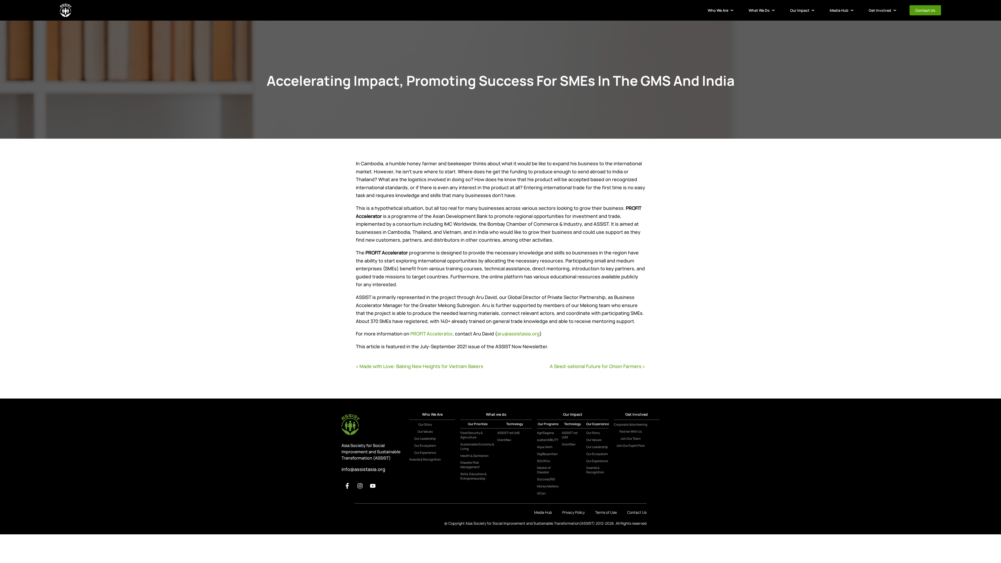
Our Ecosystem (425, 446)
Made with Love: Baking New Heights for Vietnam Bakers (421, 366)
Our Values (425, 432)
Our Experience (425, 453)
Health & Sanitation (474, 456)
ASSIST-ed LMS (508, 433)
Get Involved (880, 10)
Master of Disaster (544, 470)
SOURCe (543, 461)
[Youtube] (373, 486)
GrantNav (504, 440)
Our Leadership (425, 439)
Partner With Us (630, 432)
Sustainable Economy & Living (477, 446)
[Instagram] (360, 486)
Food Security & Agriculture (471, 435)
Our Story (425, 425)
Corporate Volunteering (630, 425)
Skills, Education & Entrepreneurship (473, 476)
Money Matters (547, 486)
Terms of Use (606, 512)
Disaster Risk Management (470, 465)
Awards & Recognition (425, 459)
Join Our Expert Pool (630, 446)
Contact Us (925, 10)
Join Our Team (630, 439)
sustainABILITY (547, 440)
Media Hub (839, 10)
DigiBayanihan (547, 454)
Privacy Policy (573, 512)
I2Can (541, 493)
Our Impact (799, 10)
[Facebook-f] (347, 486)
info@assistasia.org (363, 469)
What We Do (759, 10)
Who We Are (718, 10)
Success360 (546, 479)
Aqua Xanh (544, 447)
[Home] (66, 10)
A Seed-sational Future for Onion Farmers (596, 366)
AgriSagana (545, 433)
